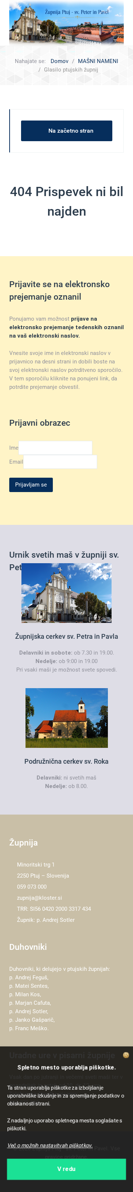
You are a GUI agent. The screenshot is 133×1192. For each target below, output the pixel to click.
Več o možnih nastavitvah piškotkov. (49, 1146)
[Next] (109, 22)
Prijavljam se (31, 484)
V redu (66, 1170)
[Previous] (23, 22)
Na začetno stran (70, 130)
